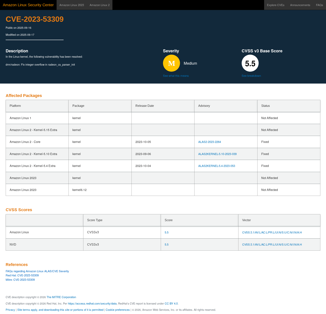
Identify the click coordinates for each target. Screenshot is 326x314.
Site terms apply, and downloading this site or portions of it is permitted (60, 310)
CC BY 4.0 (171, 303)
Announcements (300, 5)
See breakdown (251, 76)
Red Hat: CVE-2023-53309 (22, 275)
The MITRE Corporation (61, 297)
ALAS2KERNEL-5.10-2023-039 (217, 154)
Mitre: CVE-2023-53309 (20, 279)
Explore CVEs (275, 5)
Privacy (10, 310)
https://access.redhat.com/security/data (92, 303)
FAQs (319, 5)
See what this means (176, 76)
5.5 (166, 232)
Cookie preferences (118, 310)
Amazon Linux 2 (100, 5)
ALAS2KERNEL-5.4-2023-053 (216, 166)
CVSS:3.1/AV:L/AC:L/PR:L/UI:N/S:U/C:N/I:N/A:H (272, 232)
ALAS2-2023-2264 (209, 142)
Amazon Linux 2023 (71, 5)
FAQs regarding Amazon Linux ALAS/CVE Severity (37, 271)
